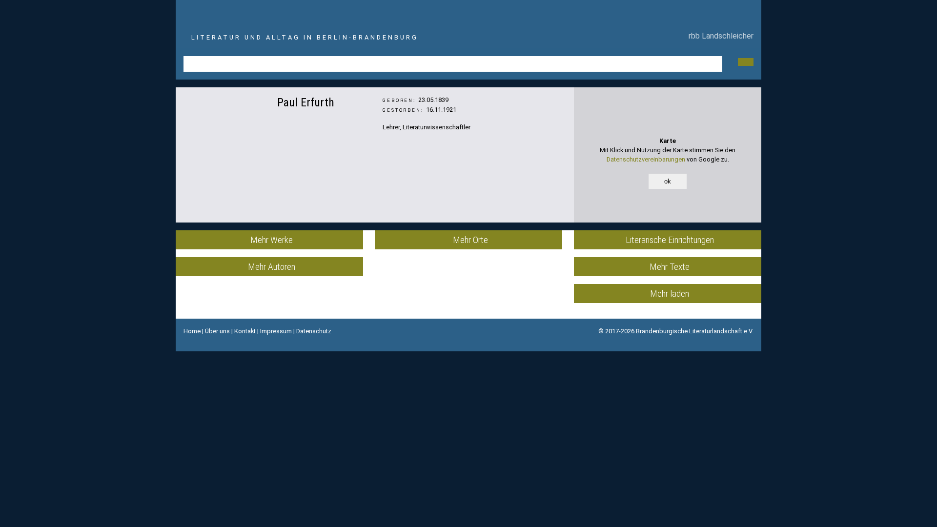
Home (192, 331)
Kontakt (245, 331)
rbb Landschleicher (719, 36)
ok (667, 181)
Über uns (217, 331)
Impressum (276, 331)
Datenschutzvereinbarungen (646, 159)
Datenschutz (313, 331)
